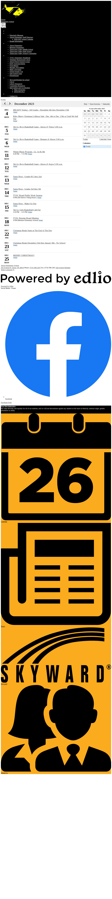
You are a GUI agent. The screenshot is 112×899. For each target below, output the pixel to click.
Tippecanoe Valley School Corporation (23, 53)
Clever (12, 82)
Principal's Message (16, 35)
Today (85, 139)
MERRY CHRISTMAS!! (23, 255)
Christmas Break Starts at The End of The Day (32, 230)
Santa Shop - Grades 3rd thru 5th (27, 189)
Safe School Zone (16, 74)
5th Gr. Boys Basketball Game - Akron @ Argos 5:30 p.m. (38, 164)
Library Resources (16, 84)
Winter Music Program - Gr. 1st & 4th (29, 152)
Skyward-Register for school (19, 80)
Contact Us (13, 96)
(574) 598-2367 (35, 268)
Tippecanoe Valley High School (21, 51)
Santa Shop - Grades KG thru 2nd (27, 176)
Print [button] (85, 104)
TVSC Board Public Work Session (27, 195)
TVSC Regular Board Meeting (26, 218)
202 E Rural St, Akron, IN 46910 (12, 268)
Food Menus (14, 66)
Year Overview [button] (95, 104)
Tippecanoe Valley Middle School (21, 49)
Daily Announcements (17, 64)
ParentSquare (14, 76)
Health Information (16, 41)
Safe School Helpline (63, 268)
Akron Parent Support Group (20, 62)
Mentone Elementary (17, 47)
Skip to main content (8, 2)
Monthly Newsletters (17, 68)
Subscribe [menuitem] (106, 104)
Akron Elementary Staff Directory (21, 37)
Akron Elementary (16, 45)
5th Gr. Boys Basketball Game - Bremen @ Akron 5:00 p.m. (38, 139)
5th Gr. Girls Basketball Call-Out (27, 210)
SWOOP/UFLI (19, 92)
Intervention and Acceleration (20, 88)
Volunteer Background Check (20, 60)
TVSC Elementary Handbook (20, 58)
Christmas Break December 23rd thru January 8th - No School (39, 243)
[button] (16, 33)
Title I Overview (19, 90)
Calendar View (105, 139)
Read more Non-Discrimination (12, 412)
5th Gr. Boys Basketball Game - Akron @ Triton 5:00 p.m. (38, 127)
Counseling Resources (17, 86)
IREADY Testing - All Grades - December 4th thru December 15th (41, 110)
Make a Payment (15, 70)
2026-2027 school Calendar (23, 39)
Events (88, 146)
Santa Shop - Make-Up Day (25, 203)
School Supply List (16, 72)
